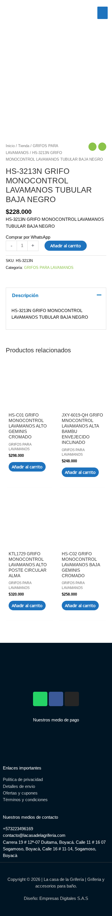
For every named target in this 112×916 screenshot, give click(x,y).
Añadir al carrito (65, 245)
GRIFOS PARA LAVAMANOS (49, 267)
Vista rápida (29, 401)
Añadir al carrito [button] (27, 467)
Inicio (10, 146)
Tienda (23, 146)
